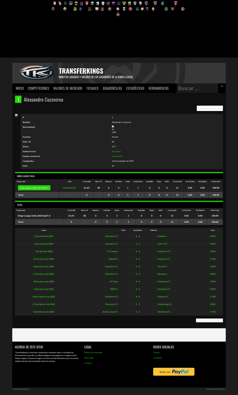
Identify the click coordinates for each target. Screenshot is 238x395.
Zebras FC (162, 296)
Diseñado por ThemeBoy (216, 389)
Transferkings (81, 71)
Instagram (157, 357)
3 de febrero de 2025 (43, 311)
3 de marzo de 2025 (44, 289)
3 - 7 (138, 243)
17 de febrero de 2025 (44, 304)
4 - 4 (138, 281)
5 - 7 (138, 304)
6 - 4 (138, 251)
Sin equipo (116, 151)
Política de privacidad (93, 352)
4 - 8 (138, 236)
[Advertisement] (119, 38)
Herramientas (158, 88)
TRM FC (114, 289)
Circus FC (162, 266)
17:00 (212, 259)
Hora (213, 230)
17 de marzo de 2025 (43, 274)
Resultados (137, 230)
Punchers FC (117, 156)
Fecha (43, 230)
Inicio (20, 88)
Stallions (161, 236)
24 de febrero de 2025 (44, 296)
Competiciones (38, 88)
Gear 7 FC (162, 243)
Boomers (162, 274)
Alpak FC (113, 259)
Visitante (153, 230)
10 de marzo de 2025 (43, 281)
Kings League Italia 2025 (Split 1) (34, 188)
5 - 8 (138, 266)
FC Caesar (112, 251)
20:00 (212, 236)
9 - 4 (138, 259)
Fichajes (92, 88)
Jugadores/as (112, 88)
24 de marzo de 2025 (43, 266)
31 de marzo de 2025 (43, 259)
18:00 (212, 251)
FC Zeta (114, 281)
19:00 (212, 281)
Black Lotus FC (110, 311)
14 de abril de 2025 (43, 243)
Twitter (156, 352)
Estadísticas (135, 88)
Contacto (88, 363)
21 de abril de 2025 (43, 236)
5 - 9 (138, 274)
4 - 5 (138, 311)
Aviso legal (88, 357)
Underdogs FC (164, 304)
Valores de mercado (67, 88)
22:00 (212, 243)
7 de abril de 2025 (44, 251)
